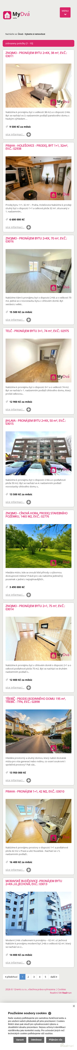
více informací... (15, 134)
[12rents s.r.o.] (16, 15)
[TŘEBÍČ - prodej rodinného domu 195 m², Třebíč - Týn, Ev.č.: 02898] (38, 731)
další (53, 976)
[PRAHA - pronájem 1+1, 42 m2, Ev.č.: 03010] (38, 821)
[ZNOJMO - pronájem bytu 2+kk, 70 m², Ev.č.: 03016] (38, 271)
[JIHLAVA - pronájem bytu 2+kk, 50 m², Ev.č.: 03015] (38, 453)
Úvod (20, 34)
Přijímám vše (55, 1040)
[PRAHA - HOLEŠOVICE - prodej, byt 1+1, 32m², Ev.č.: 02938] (38, 178)
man (67, 992)
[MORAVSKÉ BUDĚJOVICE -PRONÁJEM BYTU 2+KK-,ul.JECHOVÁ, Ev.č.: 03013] (38, 914)
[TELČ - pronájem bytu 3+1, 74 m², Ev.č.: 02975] (38, 361)
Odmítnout (36, 1040)
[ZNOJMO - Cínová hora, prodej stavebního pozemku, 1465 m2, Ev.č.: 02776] (38, 546)
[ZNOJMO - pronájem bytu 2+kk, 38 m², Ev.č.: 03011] (38, 86)
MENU (65, 10)
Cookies (61, 989)
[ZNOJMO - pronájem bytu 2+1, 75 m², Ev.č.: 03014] (38, 639)
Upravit (20, 1040)
